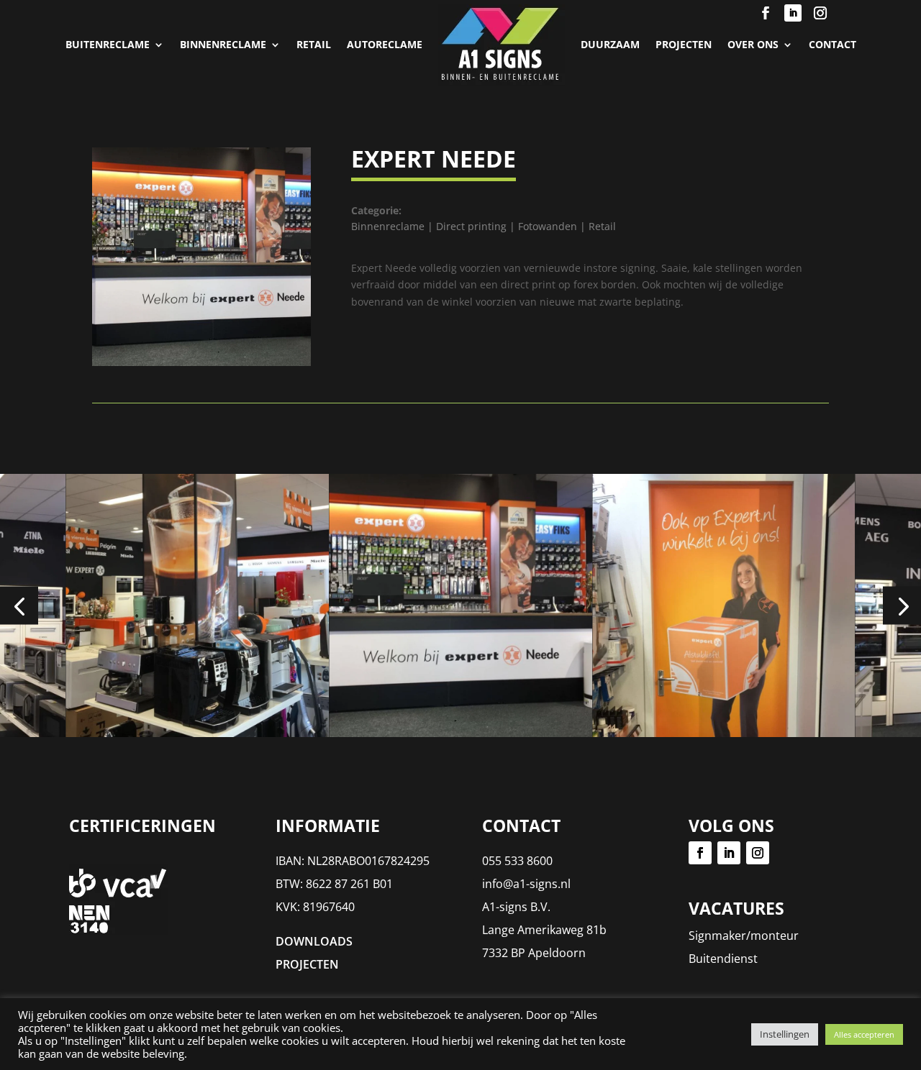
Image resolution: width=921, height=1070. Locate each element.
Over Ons (753, 44)
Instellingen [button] (784, 1034)
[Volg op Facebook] (766, 13)
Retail (313, 44)
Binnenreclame (223, 44)
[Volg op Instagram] (820, 13)
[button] (19, 605)
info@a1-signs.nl (526, 884)
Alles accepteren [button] (864, 1034)
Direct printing (471, 226)
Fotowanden (547, 226)
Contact (832, 44)
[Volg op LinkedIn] (793, 13)
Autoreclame (384, 44)
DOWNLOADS (314, 941)
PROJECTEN (683, 44)
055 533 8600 (517, 861)
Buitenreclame (107, 44)
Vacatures (736, 908)
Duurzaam (610, 44)
